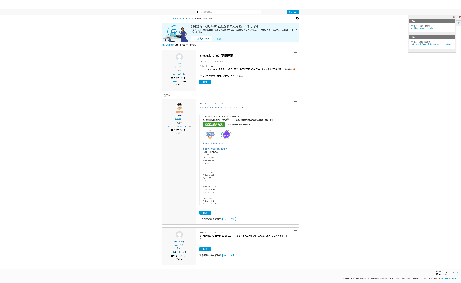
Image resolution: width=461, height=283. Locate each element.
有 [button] (225, 219)
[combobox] (228, 12)
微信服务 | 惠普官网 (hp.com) (214, 143)
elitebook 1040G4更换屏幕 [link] (204, 18)
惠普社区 (165, 18)
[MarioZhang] (179, 234)
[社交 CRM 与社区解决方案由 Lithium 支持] (441, 273)
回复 (205, 82)
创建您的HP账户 (201, 38)
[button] (296, 53)
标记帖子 (179, 84)
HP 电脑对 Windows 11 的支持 (422, 28)
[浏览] (164, 12)
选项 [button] (297, 18)
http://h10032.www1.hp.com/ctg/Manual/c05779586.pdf (223, 107)
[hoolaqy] (179, 57)
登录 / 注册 (293, 12)
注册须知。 (454, 278)
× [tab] (454, 17)
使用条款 (445, 278)
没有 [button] (233, 219)
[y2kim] (179, 106)
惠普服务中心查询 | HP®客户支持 (215, 149)
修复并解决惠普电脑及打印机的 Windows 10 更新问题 (431, 44)
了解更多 (218, 39)
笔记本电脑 (177, 18)
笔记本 (188, 18)
